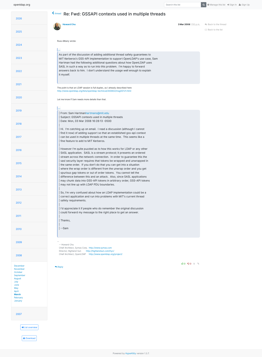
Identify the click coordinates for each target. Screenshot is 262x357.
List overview (30, 327)
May (16, 288)
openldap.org (21, 4)
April (16, 291)
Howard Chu (69, 24)
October (18, 272)
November (19, 269)
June (16, 284)
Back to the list (215, 29)
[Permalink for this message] (198, 263)
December (19, 265)
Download (30, 338)
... (59, 49)
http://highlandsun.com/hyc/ (100, 251)
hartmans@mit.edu (97, 113)
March (17, 294)
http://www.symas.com (100, 247)
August (17, 278)
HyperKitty (130, 353)
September (19, 275)
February (18, 297)
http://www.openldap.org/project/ (105, 254)
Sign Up (245, 4)
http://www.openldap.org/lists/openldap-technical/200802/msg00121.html (94, 91)
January (18, 300)
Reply (60, 266)
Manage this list (217, 4)
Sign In (233, 4)
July (16, 281)
